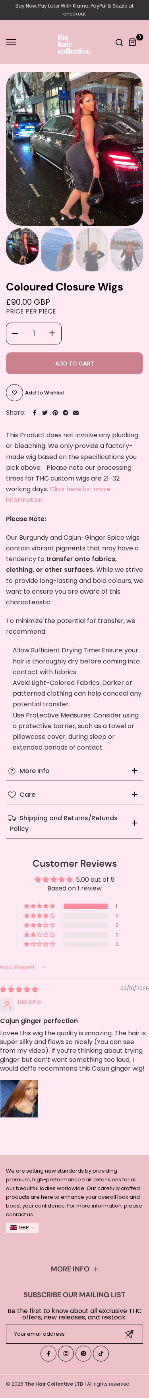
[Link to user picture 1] (19, 1099)
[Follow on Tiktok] (101, 1353)
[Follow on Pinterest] (83, 1353)
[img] (19, 989)
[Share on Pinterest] (55, 413)
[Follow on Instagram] (66, 1353)
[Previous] (18, 149)
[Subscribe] (129, 1334)
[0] (132, 42)
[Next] (131, 149)
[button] (40, 906)
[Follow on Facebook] (48, 1353)
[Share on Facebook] (34, 413)
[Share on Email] (76, 413)
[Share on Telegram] (65, 413)
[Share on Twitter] (45, 413)
